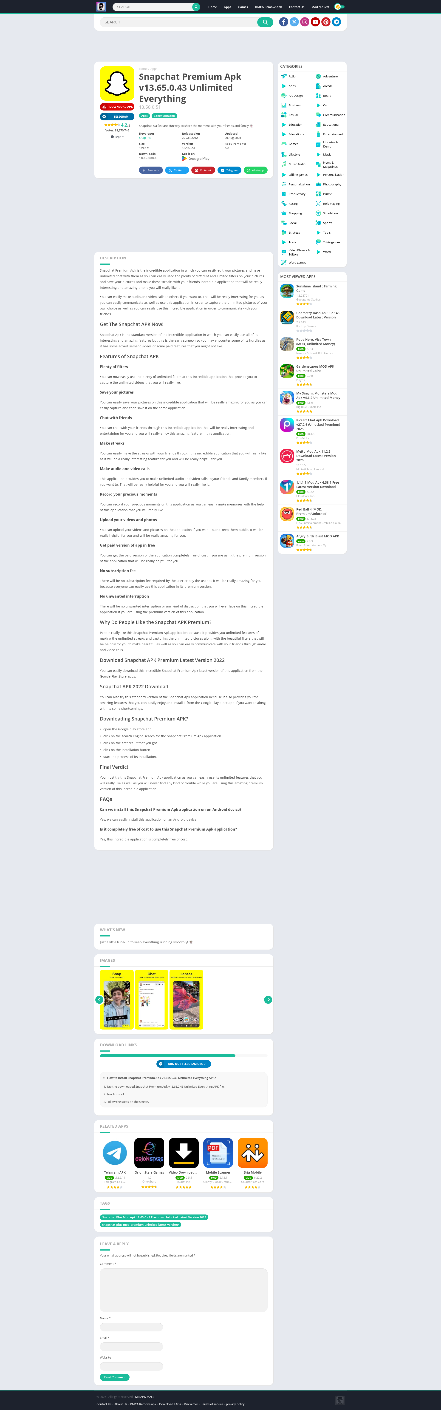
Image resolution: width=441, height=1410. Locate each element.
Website (105, 1365)
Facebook (153, 170)
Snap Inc (145, 138)
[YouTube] (315, 21)
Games (243, 7)
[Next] (268, 1000)
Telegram (231, 170)
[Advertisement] (220, 45)
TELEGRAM (121, 117)
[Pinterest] (326, 21)
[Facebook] (283, 21)
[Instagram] (304, 21)
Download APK (121, 107)
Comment (108, 1271)
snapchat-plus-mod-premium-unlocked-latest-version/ (140, 1232)
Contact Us (296, 7)
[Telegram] (336, 21)
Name (105, 1326)
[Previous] (99, 1000)
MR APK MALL (144, 1404)
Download (121, 1059)
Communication (164, 116)
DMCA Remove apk (268, 7)
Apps (227, 7)
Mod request (320, 7)
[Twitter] (294, 21)
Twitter (178, 170)
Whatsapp (258, 170)
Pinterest (205, 170)
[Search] (196, 7)
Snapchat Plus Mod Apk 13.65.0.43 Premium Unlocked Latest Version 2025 (154, 1225)
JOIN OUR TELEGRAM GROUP (187, 1071)
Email (105, 1345)
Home (212, 7)
